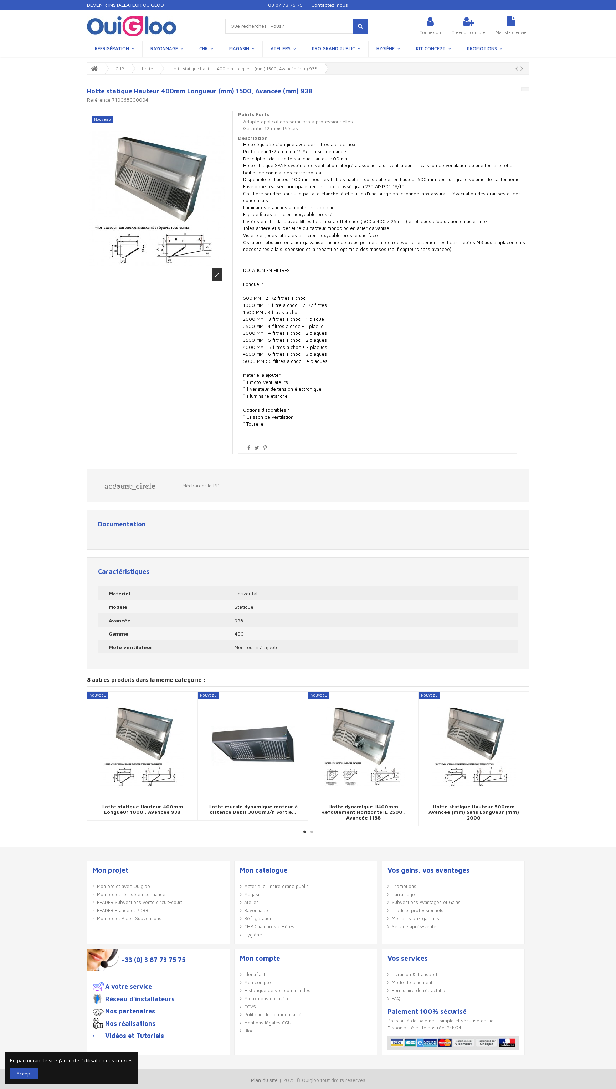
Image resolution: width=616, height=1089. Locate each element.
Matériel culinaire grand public (276, 886)
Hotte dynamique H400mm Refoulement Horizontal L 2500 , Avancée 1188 (363, 812)
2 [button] (311, 831)
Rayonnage (256, 910)
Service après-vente (414, 926)
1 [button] (304, 831)
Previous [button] (93, 758)
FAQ (396, 998)
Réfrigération (258, 918)
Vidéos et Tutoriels (134, 1035)
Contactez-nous (329, 5)
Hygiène (253, 935)
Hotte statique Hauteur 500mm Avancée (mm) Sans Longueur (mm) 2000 (473, 812)
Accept (24, 1073)
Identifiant (254, 974)
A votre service (128, 986)
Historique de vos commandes (277, 990)
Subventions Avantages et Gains (426, 902)
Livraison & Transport (414, 974)
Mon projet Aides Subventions (129, 918)
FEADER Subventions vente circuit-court (139, 902)
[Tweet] (257, 448)
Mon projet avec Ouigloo (123, 886)
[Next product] (521, 68)
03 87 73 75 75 (285, 5)
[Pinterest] (265, 448)
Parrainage (403, 894)
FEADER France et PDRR (122, 910)
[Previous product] (517, 68)
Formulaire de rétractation (420, 990)
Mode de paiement (412, 982)
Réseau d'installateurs (140, 999)
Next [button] (523, 758)
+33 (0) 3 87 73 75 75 (153, 960)
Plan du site (264, 1080)
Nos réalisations (130, 1023)
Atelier (251, 902)
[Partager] (248, 448)
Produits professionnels (417, 910)
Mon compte (257, 982)
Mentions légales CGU (267, 1023)
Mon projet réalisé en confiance (131, 894)
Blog (249, 1030)
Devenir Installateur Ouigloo (125, 5)
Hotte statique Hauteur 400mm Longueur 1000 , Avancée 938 (142, 809)
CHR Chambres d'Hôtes (269, 926)
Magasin (253, 894)
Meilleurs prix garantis (415, 918)
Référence (99, 100)
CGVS (250, 1007)
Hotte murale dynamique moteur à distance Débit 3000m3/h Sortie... (253, 809)
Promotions (404, 886)
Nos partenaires (130, 1011)
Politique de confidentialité (273, 1014)
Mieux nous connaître (267, 998)
